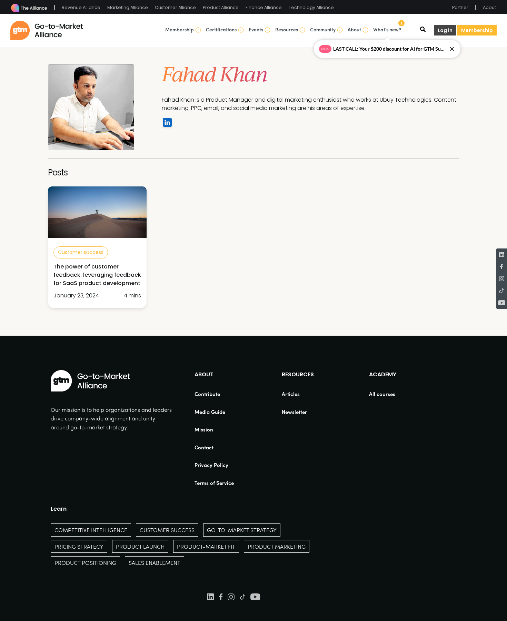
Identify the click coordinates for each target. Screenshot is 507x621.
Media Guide (210, 412)
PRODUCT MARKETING (277, 546)
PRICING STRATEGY (78, 546)
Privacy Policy (211, 465)
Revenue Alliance (81, 7)
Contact (204, 447)
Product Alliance (221, 7)
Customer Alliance (175, 7)
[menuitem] (214, 394)
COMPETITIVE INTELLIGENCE (90, 530)
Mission (204, 429)
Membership (477, 30)
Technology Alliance (311, 7)
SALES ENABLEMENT (154, 563)
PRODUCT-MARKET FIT (206, 546)
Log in (445, 30)
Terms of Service (214, 483)
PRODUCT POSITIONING (85, 563)
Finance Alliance (264, 7)
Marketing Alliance (127, 7)
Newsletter (294, 412)
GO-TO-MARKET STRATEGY (242, 530)
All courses (382, 394)
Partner (460, 7)
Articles (291, 394)
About (489, 7)
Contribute (207, 394)
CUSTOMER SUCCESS (167, 530)
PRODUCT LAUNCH (140, 546)
